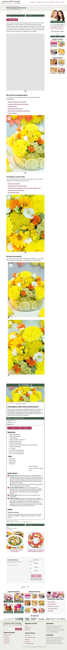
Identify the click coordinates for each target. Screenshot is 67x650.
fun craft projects (60, 28)
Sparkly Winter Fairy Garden (15, 108)
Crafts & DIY (6, 643)
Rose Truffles (51, 602)
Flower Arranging (15, 6)
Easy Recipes (7, 641)
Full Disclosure (19, 12)
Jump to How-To (13, 19)
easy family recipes (59, 26)
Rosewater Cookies (53, 606)
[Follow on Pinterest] (52, 36)
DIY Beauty (6, 637)
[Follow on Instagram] (57, 36)
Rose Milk (50, 611)
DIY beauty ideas (53, 27)
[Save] (25, 92)
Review (36, 563)
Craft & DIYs (11, 6)
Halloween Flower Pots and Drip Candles (18, 104)
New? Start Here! (7, 635)
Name (36, 567)
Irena (8, 9)
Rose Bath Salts (52, 604)
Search (18, 629)
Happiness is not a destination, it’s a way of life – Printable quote (24, 188)
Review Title (36, 559)
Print (25, 428)
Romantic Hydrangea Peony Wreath (17, 102)
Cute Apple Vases (12, 106)
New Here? (57, 31)
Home (7, 6)
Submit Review (36, 576)
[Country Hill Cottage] (11, 2)
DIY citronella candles (13, 192)
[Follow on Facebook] (62, 36)
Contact (62, 31)
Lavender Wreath (12, 113)
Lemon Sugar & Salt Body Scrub (16, 190)
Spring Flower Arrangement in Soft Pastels (19, 110)
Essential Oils (7, 639)
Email (36, 570)
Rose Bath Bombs (52, 608)
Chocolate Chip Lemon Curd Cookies (17, 186)
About (52, 31)
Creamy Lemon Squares (14, 183)
